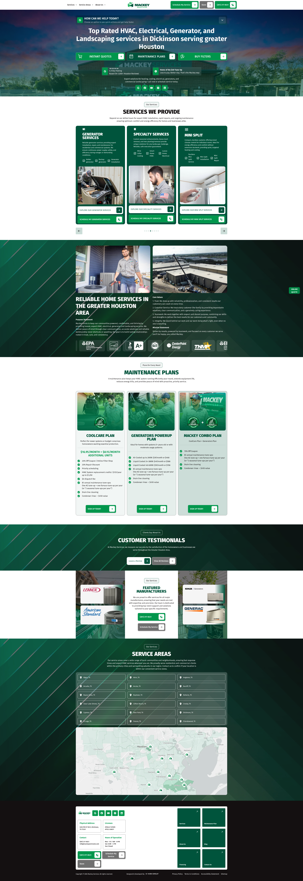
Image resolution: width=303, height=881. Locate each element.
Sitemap (224, 874)
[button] (72, 5)
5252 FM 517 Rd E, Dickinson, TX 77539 (89, 828)
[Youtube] (151, 88)
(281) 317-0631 (84, 842)
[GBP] (80, 20)
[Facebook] (145, 88)
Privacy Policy (177, 874)
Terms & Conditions (192, 874)
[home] (138, 5)
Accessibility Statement (210, 874)
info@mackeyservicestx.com (89, 844)
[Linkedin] (165, 88)
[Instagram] (158, 88)
